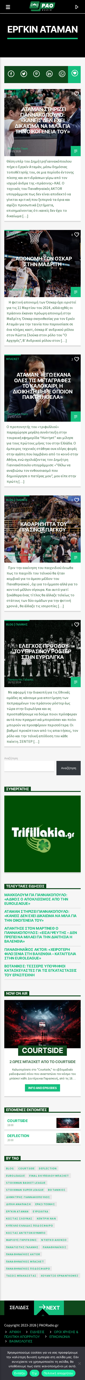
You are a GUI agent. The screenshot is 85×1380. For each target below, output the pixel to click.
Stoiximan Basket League (26, 1182)
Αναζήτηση (11, 758)
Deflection (18, 1135)
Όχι (34, 1373)
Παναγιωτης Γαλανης (20, 289)
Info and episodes (42, 1088)
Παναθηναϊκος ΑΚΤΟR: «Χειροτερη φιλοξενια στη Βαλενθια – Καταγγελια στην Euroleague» (40, 953)
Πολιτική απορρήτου (58, 1373)
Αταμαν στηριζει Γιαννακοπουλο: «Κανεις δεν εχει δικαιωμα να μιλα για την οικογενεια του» (42, 120)
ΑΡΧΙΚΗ (15, 1332)
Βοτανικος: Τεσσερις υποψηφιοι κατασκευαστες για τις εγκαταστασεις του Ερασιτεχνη (40, 970)
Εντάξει (19, 1373)
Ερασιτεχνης (45, 1204)
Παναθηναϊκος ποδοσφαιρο (28, 1268)
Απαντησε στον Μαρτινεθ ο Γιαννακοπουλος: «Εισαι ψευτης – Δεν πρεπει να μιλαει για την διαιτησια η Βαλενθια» (40, 935)
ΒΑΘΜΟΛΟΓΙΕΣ (20, 1341)
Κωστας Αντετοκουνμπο (26, 1233)
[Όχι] (79, 1363)
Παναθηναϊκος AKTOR (23, 1254)
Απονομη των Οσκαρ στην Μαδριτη (43, 261)
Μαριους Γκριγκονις (21, 1240)
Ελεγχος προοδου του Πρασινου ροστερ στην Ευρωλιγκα (42, 651)
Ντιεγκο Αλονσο (54, 1240)
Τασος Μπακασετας (21, 1275)
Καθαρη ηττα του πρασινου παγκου (43, 527)
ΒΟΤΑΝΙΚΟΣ (57, 1189)
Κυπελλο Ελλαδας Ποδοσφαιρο (29, 1225)
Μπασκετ (12, 93)
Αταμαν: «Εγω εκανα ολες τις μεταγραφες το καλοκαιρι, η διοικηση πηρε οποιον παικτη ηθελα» (43, 386)
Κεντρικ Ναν (46, 1218)
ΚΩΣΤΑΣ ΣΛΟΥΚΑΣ (19, 1218)
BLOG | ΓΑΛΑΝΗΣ (17, 234)
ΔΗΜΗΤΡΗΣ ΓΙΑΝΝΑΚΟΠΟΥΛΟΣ (28, 1197)
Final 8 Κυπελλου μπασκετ (49, 1175)
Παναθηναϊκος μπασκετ (25, 1261)
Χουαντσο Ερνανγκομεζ (59, 1275)
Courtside (17, 1120)
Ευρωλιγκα (40, 1211)
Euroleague (15, 1175)
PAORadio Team (18, 148)
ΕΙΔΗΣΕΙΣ (37, 1332)
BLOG (10, 1168)
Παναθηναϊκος (54, 1247)
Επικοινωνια (59, 1337)
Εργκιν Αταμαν (17, 1211)
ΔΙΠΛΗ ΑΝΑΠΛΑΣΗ (18, 1204)
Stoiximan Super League (25, 1189)
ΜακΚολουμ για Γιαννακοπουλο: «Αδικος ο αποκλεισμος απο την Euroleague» (36, 899)
